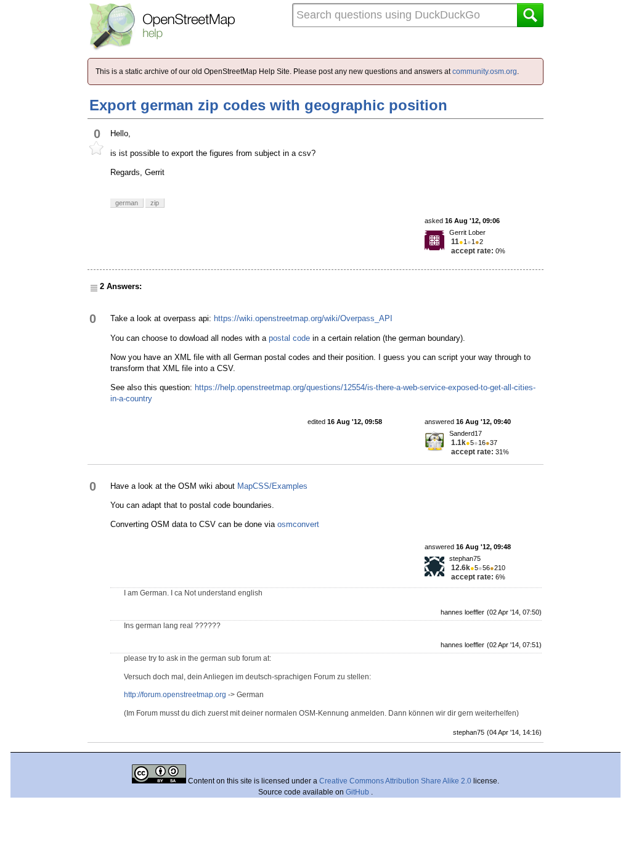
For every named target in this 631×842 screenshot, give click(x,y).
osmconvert (298, 524)
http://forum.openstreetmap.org (175, 694)
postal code (289, 338)
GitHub (358, 792)
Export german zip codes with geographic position (268, 105)
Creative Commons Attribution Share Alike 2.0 (395, 781)
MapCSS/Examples (272, 486)
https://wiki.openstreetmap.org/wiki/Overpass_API (303, 318)
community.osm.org (484, 71)
